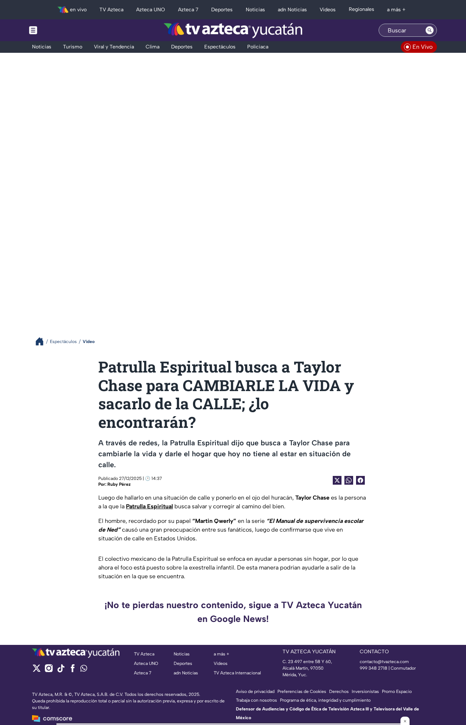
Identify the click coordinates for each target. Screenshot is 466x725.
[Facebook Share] (360, 480)
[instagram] (48, 670)
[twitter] (36, 670)
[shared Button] (348, 480)
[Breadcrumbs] (42, 341)
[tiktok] (60, 670)
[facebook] (72, 670)
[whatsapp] (83, 669)
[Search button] (430, 30)
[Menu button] (58, 30)
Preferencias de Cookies (301, 691)
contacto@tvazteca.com (384, 661)
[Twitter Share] (337, 480)
